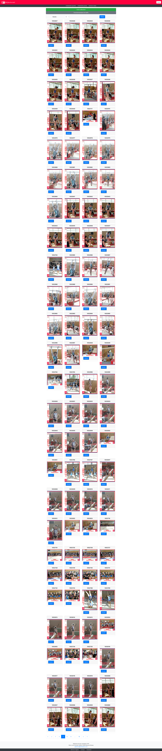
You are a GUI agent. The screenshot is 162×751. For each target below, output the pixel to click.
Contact (83, 749)
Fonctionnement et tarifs (81, 12)
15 (79, 736)
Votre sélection (81, 9)
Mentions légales (75, 749)
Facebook (89, 749)
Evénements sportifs (71, 5)
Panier (158, 2)
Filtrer (102, 17)
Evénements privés (82, 5)
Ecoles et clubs (92, 5)
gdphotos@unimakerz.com (81, 746)
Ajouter (51, 45)
